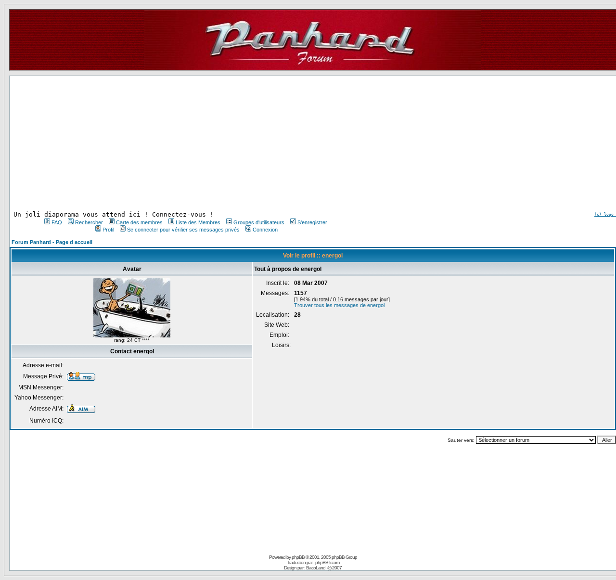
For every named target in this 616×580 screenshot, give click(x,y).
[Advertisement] (185, 143)
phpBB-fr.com (327, 562)
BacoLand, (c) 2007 (324, 567)
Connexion (265, 229)
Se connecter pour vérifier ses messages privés (183, 229)
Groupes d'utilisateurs (258, 222)
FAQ (56, 222)
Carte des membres (139, 222)
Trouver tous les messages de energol (339, 305)
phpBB (298, 557)
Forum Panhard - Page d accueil (52, 242)
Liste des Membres (198, 222)
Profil (108, 229)
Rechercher (89, 222)
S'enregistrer (312, 222)
